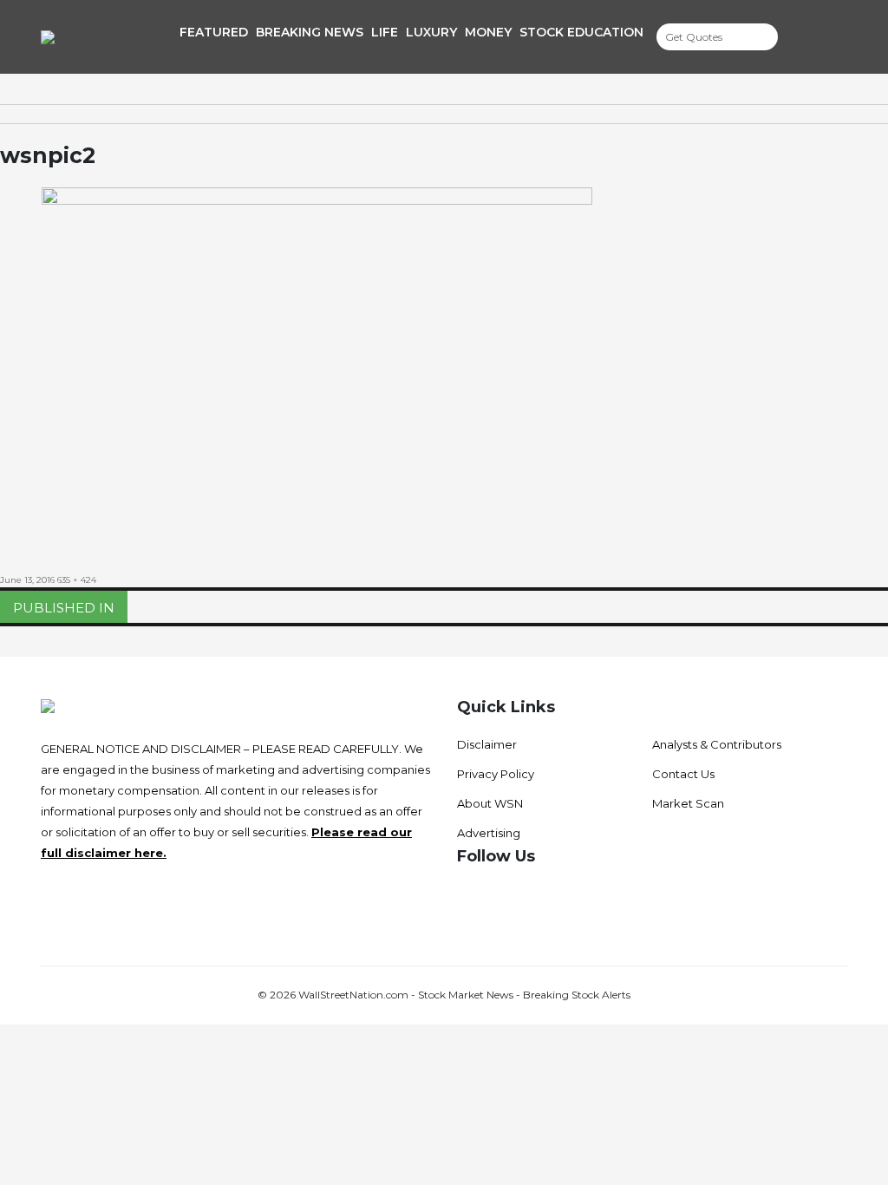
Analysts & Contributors (716, 744)
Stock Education (581, 32)
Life (384, 32)
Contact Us (683, 774)
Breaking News (309, 32)
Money (488, 32)
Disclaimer (487, 744)
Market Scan (688, 803)
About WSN (490, 803)
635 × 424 (76, 580)
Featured (214, 32)
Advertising (488, 833)
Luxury (431, 32)
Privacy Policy (495, 774)
